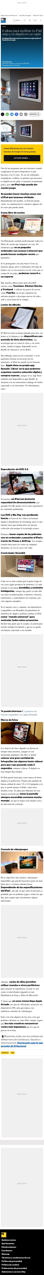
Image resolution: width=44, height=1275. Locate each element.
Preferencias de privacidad (14, 1268)
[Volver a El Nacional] (17, 20)
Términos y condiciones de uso (16, 1258)
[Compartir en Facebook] (16, 114)
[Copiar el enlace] (26, 114)
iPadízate (5, 1052)
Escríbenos (7, 1251)
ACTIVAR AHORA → (22, 158)
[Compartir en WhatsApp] (7, 114)
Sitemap (5, 1254)
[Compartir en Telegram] (12, 114)
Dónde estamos (9, 1247)
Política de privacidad (12, 1261)
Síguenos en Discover (9, 15)
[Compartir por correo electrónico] (21, 114)
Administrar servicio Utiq (13, 1272)
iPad (12, 1052)
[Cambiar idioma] (35, 20)
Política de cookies (10, 1265)
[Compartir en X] (2, 114)
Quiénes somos (9, 1240)
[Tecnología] (3, 20)
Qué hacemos (8, 1244)
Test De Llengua (25, 15)
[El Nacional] (22, 1235)
